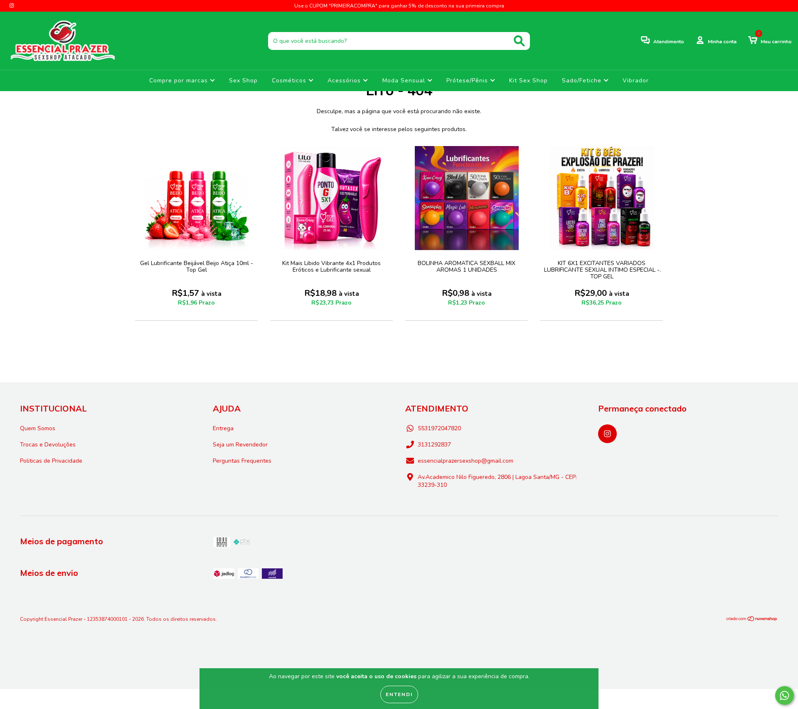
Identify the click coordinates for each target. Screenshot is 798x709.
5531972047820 (439, 428)
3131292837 (434, 445)
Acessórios (345, 80)
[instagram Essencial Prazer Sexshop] (11, 6)
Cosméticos (290, 80)
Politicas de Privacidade (51, 461)
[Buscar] (519, 41)
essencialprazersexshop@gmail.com (465, 461)
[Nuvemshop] (752, 620)
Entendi (399, 694)
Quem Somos (37, 428)
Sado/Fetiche (582, 80)
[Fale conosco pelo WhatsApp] (784, 695)
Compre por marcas (179, 80)
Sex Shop (243, 80)
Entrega (223, 428)
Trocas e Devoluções (48, 445)
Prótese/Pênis (468, 80)
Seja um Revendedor (240, 445)
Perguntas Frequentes (242, 461)
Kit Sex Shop (528, 80)
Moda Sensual (404, 80)
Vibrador (636, 80)
